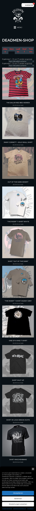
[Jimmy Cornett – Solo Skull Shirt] (18, 123)
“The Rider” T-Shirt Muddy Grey (18, 301)
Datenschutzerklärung (19, 508)
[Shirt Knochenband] (18, 440)
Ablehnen (18, 499)
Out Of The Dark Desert (18, 182)
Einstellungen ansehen (18, 504)
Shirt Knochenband (18, 459)
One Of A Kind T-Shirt (18, 341)
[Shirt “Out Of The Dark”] (18, 242)
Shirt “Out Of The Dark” (18, 261)
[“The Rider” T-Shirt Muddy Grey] (18, 282)
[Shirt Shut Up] (18, 361)
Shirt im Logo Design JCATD (18, 420)
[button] (33, 469)
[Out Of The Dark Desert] (18, 163)
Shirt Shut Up (18, 380)
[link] (5, 50)
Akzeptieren (18, 493)
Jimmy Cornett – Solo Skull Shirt (18, 142)
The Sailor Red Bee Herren (18, 103)
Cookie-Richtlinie (7, 508)
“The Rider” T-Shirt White (18, 221)
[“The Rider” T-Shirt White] (18, 202)
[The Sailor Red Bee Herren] (18, 84)
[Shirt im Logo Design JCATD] (18, 401)
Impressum (30, 508)
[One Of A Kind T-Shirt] (18, 321)
